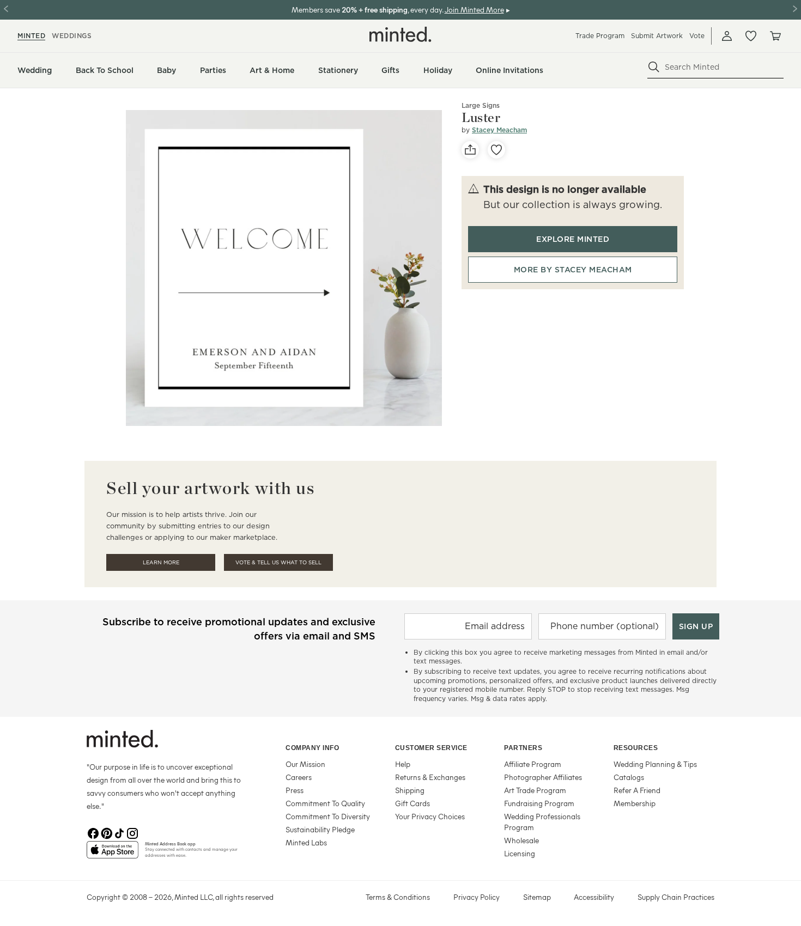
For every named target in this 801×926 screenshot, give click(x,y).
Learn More (161, 562)
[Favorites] (751, 36)
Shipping (409, 790)
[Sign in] (727, 36)
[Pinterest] (106, 832)
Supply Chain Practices (676, 897)
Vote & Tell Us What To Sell (278, 562)
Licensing (519, 853)
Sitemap (537, 897)
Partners (523, 748)
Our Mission (305, 764)
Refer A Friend (637, 790)
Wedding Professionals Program (542, 821)
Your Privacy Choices (430, 816)
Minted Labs (306, 842)
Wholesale (521, 840)
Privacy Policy (476, 897)
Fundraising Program (539, 803)
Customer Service (431, 748)
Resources (636, 748)
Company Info (312, 748)
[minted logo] (400, 34)
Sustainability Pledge (320, 829)
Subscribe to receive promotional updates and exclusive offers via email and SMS (238, 629)
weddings (72, 36)
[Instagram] (132, 832)
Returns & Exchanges (430, 777)
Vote (697, 36)
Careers (299, 777)
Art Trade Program (535, 790)
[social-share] (470, 150)
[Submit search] (653, 67)
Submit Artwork (657, 36)
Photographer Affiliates (543, 777)
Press (295, 790)
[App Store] (112, 854)
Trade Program (599, 36)
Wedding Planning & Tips (655, 764)
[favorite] (496, 150)
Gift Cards (412, 803)
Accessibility (594, 897)
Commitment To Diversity (328, 816)
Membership (635, 803)
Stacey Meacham (499, 130)
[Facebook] (93, 832)
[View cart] (775, 36)
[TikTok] (119, 832)
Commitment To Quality (325, 803)
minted (31, 36)
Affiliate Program (532, 764)
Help (402, 764)
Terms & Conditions (398, 897)
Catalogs (629, 777)
